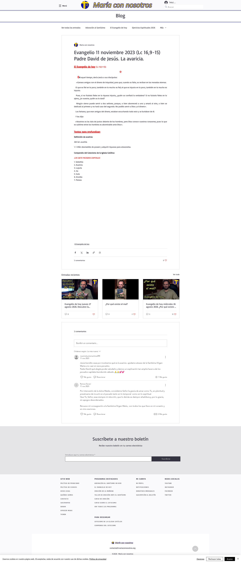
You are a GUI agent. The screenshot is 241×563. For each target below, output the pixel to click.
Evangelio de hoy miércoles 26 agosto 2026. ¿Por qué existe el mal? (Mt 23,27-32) (161, 305)
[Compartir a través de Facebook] (75, 252)
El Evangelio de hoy (118, 27)
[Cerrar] (237, 559)
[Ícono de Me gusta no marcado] (81, 377)
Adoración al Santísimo (95, 27)
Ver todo (176, 274)
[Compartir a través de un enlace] (94, 252)
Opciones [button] (200, 559)
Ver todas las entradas (71, 27)
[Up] (195, 549)
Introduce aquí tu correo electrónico (79, 455)
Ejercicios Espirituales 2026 (143, 27)
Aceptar (230, 559)
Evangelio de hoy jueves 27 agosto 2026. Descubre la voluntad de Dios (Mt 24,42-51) (79, 305)
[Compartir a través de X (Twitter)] (81, 252)
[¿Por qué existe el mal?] (120, 289)
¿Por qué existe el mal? (116, 304)
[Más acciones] (165, 357)
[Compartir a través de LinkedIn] (87, 252)
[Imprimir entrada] (100, 252)
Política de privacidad (97, 559)
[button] (64, 5)
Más (162, 27)
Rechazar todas (214, 559)
